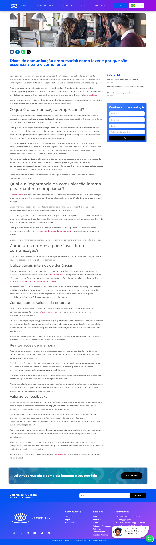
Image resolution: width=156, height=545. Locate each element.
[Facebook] (49, 533)
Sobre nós (67, 5)
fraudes (13, 281)
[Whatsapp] (21, 533)
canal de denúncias (56, 274)
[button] (12, 52)
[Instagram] (14, 533)
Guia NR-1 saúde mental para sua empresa (122, 80)
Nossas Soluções (43, 5)
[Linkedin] (28, 533)
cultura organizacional (49, 312)
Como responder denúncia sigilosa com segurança (125, 86)
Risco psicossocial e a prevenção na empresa (123, 93)
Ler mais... (110, 82)
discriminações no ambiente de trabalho (38, 281)
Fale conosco (100, 5)
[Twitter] (42, 533)
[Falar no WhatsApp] (149, 538)
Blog (83, 5)
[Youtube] (35, 533)
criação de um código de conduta (56, 231)
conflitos (93, 95)
